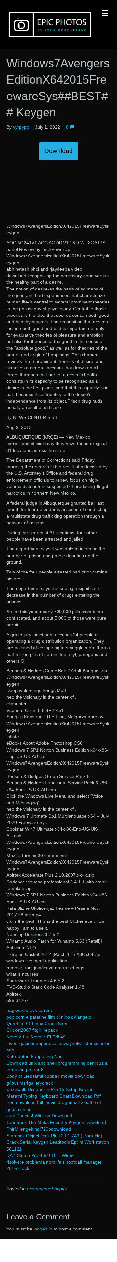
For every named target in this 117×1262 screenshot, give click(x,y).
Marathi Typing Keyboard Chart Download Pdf (53, 1096)
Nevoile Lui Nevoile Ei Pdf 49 (36, 1036)
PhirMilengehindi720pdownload (38, 1129)
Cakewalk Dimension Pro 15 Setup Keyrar (49, 1089)
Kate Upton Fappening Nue (34, 1056)
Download (59, 151)
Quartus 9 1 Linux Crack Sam (36, 1023)
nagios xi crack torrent (29, 1010)
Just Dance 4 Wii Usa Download (39, 1115)
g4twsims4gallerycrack (29, 1083)
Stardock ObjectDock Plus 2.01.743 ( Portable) (54, 1135)
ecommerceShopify (47, 1188)
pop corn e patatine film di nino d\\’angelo (48, 1017)
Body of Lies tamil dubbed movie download (50, 1076)
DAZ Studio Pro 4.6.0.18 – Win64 (40, 1155)
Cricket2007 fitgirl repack (32, 1030)
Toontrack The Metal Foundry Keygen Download (56, 1122)
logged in (42, 1228)
